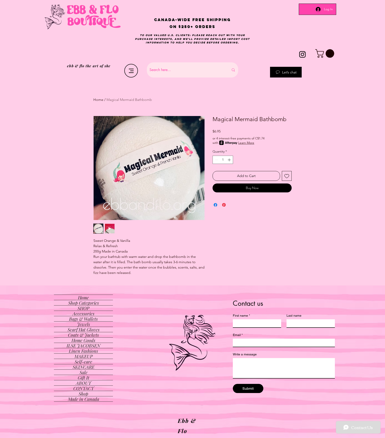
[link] (325, 53)
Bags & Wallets (83, 318)
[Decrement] (216, 160)
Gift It (83, 377)
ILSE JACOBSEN (83, 345)
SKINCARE (83, 366)
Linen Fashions (83, 350)
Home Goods (83, 340)
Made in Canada (83, 398)
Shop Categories (83, 302)
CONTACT (83, 388)
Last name (294, 315)
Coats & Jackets (83, 334)
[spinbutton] (223, 160)
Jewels (83, 324)
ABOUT (83, 382)
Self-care (83, 361)
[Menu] (131, 70)
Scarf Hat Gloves (84, 329)
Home (98, 100)
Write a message (245, 354)
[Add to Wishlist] (287, 176)
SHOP (83, 308)
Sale (84, 372)
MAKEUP (83, 356)
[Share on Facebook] (215, 205)
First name (241, 315)
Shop (83, 393)
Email (238, 335)
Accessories (83, 313)
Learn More (246, 143)
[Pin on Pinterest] (224, 205)
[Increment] (229, 160)
